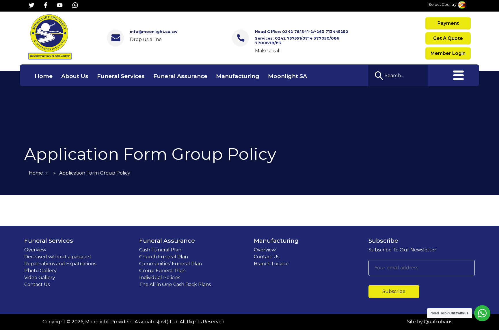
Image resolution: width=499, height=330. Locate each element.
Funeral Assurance (180, 76)
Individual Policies (159, 277)
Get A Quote (448, 38)
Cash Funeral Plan (160, 250)
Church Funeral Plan (163, 256)
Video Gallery (39, 277)
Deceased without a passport (58, 256)
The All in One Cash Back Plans (175, 284)
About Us (74, 76)
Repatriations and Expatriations (60, 263)
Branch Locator (271, 263)
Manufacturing (237, 76)
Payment (448, 23)
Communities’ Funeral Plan (170, 263)
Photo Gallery (40, 270)
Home (44, 76)
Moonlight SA (287, 76)
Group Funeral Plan (162, 270)
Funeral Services (121, 76)
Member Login (448, 53)
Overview (35, 250)
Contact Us (37, 284)
